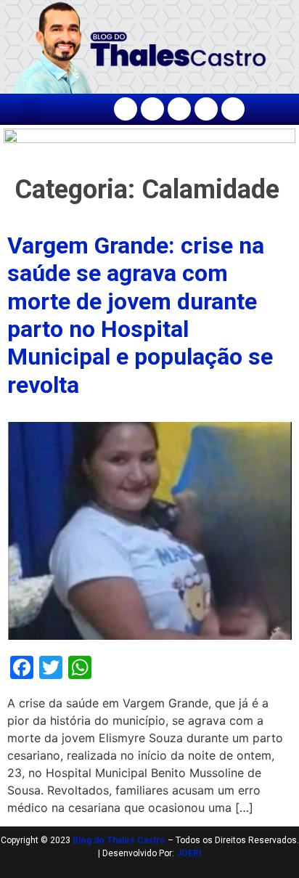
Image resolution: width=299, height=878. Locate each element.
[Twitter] (179, 109)
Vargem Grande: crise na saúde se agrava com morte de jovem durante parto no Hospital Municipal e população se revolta (140, 315)
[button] (30, 109)
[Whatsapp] (233, 109)
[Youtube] (206, 109)
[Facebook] (125, 109)
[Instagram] (152, 109)
